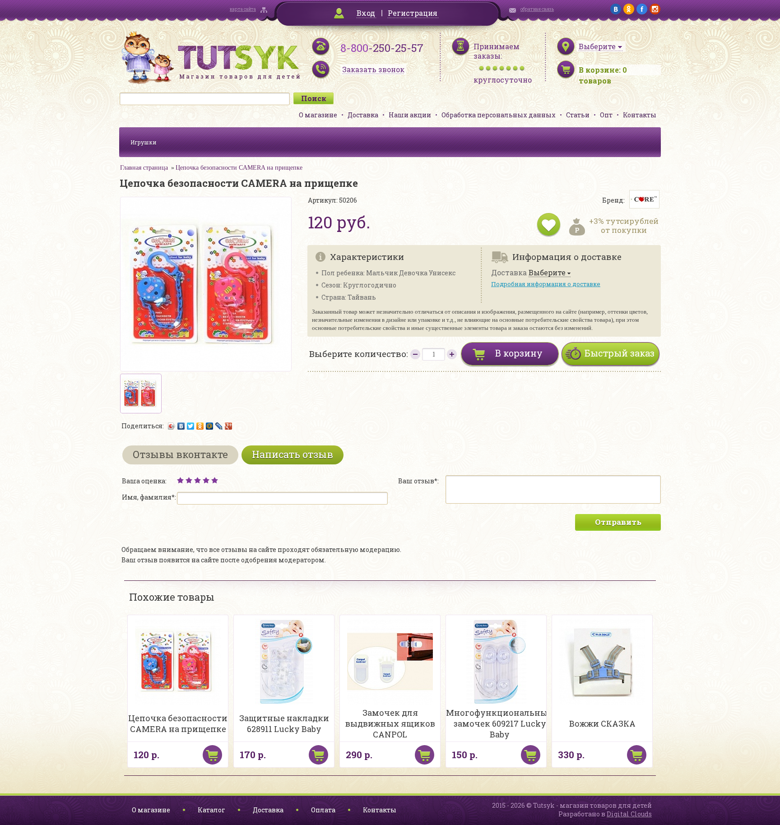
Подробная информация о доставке (545, 284)
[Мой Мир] (209, 426)
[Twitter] (190, 426)
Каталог (211, 810)
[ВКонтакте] (181, 426)
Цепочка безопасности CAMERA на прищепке (239, 167)
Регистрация (412, 13)
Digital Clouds (629, 814)
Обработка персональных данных (498, 115)
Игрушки (143, 142)
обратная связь (537, 9)
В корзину (519, 353)
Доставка (363, 115)
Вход (366, 13)
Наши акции (410, 115)
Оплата (323, 810)
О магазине (318, 115)
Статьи (578, 115)
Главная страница (144, 167)
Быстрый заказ (620, 353)
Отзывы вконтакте (180, 454)
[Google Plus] (228, 426)
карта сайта (243, 9)
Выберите (547, 273)
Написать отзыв (292, 454)
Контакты (639, 115)
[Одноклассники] (200, 426)
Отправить (618, 522)
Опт (606, 115)
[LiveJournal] (219, 426)
